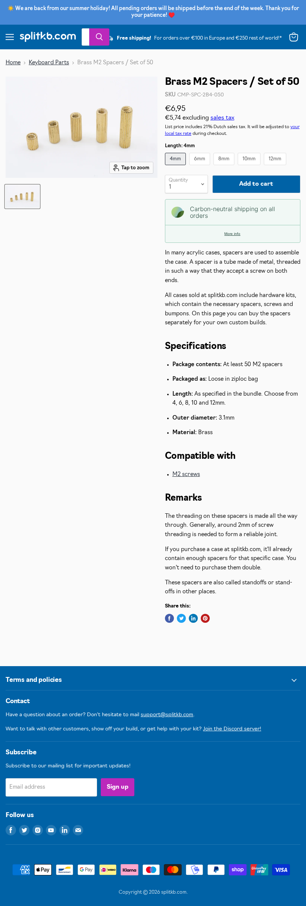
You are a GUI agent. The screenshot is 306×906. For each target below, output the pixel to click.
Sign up (117, 787)
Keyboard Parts (49, 63)
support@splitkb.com (167, 715)
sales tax (222, 118)
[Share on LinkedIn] (193, 618)
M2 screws (186, 474)
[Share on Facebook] (169, 618)
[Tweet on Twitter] (181, 618)
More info (232, 234)
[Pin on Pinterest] (205, 618)
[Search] (99, 37)
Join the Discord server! (232, 729)
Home (13, 63)
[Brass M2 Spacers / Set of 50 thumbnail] (22, 196)
